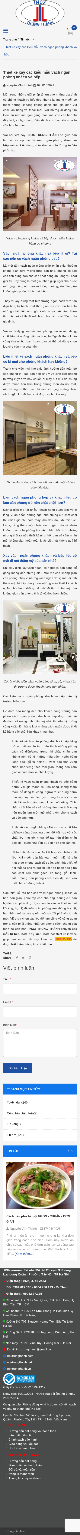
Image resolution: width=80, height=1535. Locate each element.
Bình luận (10, 1024)
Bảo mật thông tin (20, 1435)
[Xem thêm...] (23, 1254)
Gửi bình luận (18, 1068)
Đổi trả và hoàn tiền (22, 1469)
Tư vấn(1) (14, 1124)
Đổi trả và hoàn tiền (22, 1448)
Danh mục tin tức (25, 1089)
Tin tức (25, 39)
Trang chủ (10, 39)
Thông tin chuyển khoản (25, 1478)
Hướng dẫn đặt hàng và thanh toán (32, 1431)
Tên (6, 979)
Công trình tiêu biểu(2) (22, 1113)
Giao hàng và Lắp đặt (23, 1443)
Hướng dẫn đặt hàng (23, 1461)
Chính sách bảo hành (23, 1439)
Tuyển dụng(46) (18, 1102)
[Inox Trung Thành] (40, 13)
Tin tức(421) (15, 1135)
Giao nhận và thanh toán (25, 1465)
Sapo (28, 1531)
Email (8, 1002)
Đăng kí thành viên (21, 1473)
